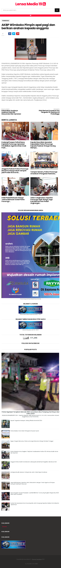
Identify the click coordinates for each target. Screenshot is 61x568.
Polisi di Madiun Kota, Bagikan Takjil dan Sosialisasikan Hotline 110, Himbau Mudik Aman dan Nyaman (34, 452)
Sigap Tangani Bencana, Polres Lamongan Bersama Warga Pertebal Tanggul (31, 441)
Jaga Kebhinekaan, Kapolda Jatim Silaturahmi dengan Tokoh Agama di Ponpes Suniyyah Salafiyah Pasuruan (32, 483)
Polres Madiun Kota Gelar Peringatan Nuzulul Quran (24, 431)
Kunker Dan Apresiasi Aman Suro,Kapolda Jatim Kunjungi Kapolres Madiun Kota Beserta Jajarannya (34, 503)
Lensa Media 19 (29, 4)
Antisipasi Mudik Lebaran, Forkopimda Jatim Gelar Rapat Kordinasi (28, 472)
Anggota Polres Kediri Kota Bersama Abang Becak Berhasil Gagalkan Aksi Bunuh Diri (33, 462)
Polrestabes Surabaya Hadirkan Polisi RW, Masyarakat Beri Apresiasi (11, 111)
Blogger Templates (37, 559)
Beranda (4, 526)
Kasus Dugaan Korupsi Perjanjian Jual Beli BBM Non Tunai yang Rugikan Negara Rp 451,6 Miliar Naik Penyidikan (34, 493)
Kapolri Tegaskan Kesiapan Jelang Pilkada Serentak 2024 (26, 420)
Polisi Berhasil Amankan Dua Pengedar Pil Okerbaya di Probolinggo (49, 111)
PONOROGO (5, 20)
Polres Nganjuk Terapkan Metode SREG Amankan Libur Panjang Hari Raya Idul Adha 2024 (30, 413)
